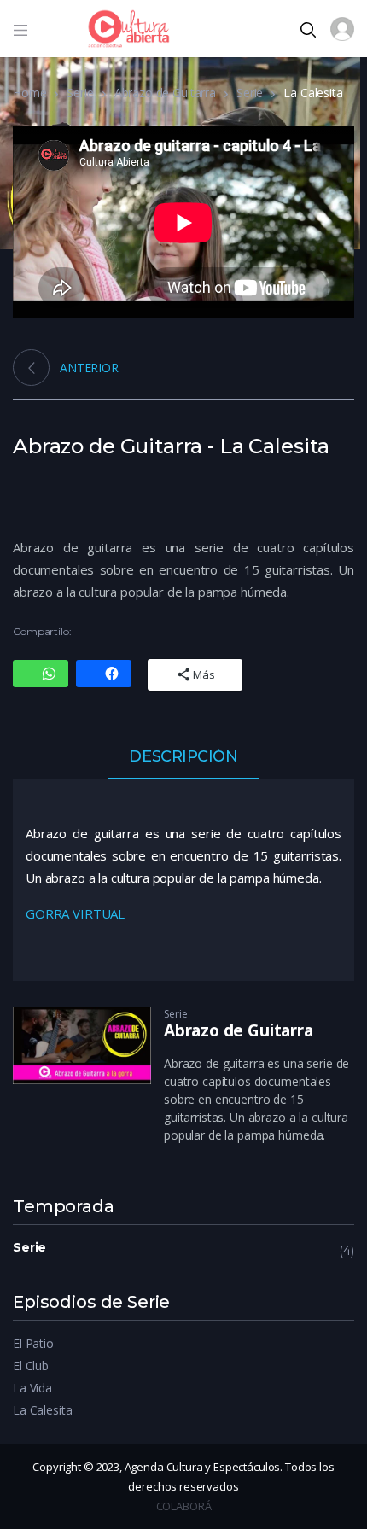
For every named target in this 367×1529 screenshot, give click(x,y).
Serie (80, 93)
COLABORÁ (184, 1506)
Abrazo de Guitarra (165, 93)
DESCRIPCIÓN (183, 757)
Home (29, 93)
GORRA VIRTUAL (75, 913)
